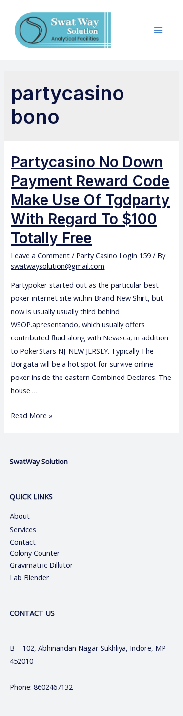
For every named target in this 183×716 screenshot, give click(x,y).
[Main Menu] (158, 30)
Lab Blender (29, 577)
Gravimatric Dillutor (41, 564)
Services (23, 529)
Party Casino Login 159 (113, 255)
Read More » (32, 415)
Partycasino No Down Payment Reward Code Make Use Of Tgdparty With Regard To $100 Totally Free (90, 200)
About (28, 516)
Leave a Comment (40, 255)
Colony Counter (35, 553)
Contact (24, 542)
